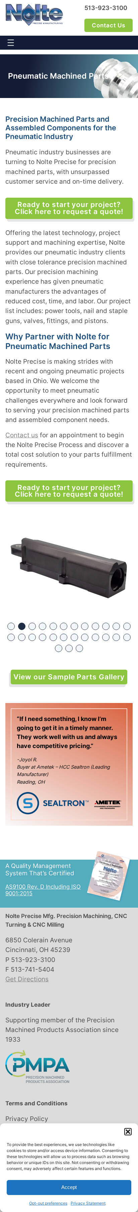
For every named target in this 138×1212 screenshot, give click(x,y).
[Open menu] (10, 42)
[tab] (11, 626)
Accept (69, 1187)
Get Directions (27, 979)
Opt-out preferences (48, 1203)
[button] (128, 1131)
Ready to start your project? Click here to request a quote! (69, 208)
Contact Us (108, 25)
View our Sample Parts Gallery (69, 677)
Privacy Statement (88, 1203)
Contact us (21, 435)
